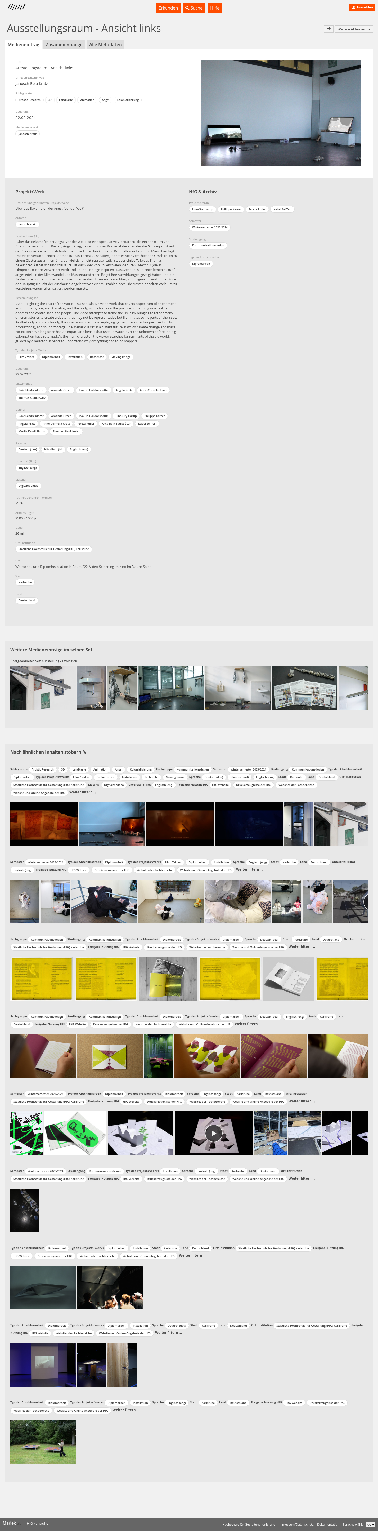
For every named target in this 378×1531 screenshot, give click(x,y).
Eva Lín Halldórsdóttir (93, 390)
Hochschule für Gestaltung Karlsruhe (248, 1524)
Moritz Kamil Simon (32, 431)
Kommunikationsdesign (208, 245)
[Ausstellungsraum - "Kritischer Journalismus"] (304, 688)
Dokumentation (328, 1524)
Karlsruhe (25, 582)
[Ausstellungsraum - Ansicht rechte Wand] (238, 688)
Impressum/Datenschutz (296, 1524)
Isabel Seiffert (147, 424)
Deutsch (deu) (28, 449)
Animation (87, 100)
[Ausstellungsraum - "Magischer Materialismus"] (122, 688)
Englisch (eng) (79, 449)
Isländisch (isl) (53, 449)
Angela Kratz (124, 390)
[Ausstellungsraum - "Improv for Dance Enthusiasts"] (91, 688)
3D (50, 100)
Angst (105, 100)
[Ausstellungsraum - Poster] (43, 688)
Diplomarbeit (51, 357)
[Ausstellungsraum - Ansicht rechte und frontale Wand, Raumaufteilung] (171, 688)
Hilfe (215, 8)
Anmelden (364, 7)
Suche (196, 8)
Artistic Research (30, 100)
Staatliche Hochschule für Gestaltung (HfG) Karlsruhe (54, 549)
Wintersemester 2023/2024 (210, 227)
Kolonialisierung (128, 100)
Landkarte (66, 100)
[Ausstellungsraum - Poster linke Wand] (353, 688)
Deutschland (27, 600)
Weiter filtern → (83, 792)
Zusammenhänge (64, 44)
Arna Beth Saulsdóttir (116, 424)
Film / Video (27, 357)
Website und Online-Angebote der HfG (39, 793)
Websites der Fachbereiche (296, 785)
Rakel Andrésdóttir (31, 390)
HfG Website (220, 785)
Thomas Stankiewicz (32, 398)
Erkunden (168, 8)
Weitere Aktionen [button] (351, 29)
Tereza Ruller (85, 424)
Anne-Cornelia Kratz (153, 390)
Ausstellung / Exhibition (59, 661)
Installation (75, 357)
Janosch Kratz (28, 134)
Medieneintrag (23, 44)
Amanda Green (61, 390)
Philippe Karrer (154, 416)
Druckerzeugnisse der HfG (253, 785)
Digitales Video (28, 486)
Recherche (97, 357)
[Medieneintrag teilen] (329, 29)
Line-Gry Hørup (126, 416)
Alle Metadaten (105, 44)
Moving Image (120, 357)
